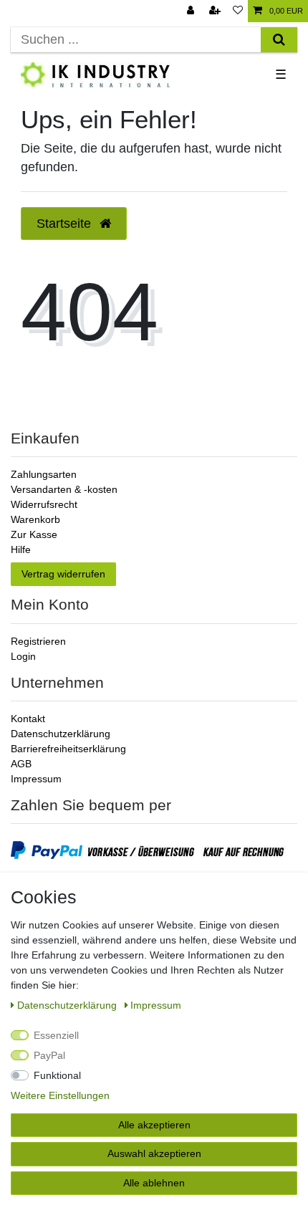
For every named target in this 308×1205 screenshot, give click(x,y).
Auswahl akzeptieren (154, 1153)
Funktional (57, 1075)
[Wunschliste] (238, 11)
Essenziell (56, 1035)
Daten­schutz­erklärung (68, 1005)
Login (23, 656)
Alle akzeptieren (154, 1124)
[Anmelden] (192, 11)
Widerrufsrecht (44, 504)
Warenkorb (35, 519)
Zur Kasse (34, 534)
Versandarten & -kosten (64, 489)
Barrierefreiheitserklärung (68, 748)
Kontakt (28, 718)
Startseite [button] (66, 223)
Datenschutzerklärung (60, 733)
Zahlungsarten (44, 474)
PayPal (49, 1055)
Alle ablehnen (154, 1183)
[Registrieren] (216, 11)
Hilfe (21, 549)
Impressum (36, 778)
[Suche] (279, 39)
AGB (21, 763)
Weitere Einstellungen (60, 1095)
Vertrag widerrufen (63, 574)
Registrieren (38, 641)
